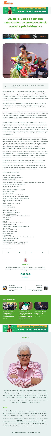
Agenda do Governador (10, 411)
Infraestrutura (11, 418)
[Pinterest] (31, 252)
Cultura (45, 413)
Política (14, 423)
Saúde (34, 423)
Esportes (33, 415)
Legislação (31, 418)
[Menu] (47, 3)
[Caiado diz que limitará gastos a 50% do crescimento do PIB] (41, 306)
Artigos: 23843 (25, 277)
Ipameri (21, 418)
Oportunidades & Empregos (33, 421)
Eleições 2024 (26, 415)
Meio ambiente (39, 418)
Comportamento (25, 413)
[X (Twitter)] (20, 252)
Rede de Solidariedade (22, 423)
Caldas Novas (40, 411)
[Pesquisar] (45, 3)
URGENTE (22, 425)
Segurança (40, 423)
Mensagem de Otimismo (10, 421)
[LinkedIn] (42, 252)
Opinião (24, 421)
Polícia (10, 423)
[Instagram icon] (27, 274)
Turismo (18, 425)
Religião (30, 423)
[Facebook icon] (22, 274)
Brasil (36, 411)
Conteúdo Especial (36, 413)
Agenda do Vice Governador (24, 411)
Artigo (33, 411)
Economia (13, 415)
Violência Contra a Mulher (29, 425)
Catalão (7, 413)
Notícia (34, 30)
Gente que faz (39, 415)
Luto (34, 418)
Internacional (16, 418)
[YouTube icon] (29, 274)
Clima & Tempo (17, 413)
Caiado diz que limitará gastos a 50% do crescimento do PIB (40, 313)
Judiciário (26, 418)
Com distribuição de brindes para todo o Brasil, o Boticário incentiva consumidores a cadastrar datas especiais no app (25, 315)
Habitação (5, 418)
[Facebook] (8, 252)
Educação (20, 415)
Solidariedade (6, 425)
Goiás (44, 415)
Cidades (11, 413)
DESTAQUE (6, 415)
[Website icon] (24, 274)
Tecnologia (13, 425)
